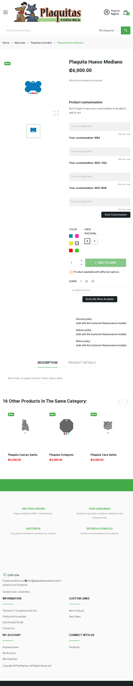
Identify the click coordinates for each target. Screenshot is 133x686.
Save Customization (116, 214)
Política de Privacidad (14, 616)
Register (115, 10)
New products (76, 610)
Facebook (74, 647)
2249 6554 (13, 575)
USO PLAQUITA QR (13, 622)
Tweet (86, 281)
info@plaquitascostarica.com (44, 580)
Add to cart (107, 262)
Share (81, 281)
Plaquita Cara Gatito (104, 454)
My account (9, 653)
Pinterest (93, 281)
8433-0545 (101, 188)
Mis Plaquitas (10, 659)
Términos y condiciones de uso (20, 610)
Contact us (9, 628)
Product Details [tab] (82, 362)
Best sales (75, 616)
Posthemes (22, 665)
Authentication (11, 647)
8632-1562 (101, 163)
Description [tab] (47, 362)
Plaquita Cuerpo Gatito (23, 454)
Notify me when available (100, 299)
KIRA (97, 137)
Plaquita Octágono (61, 454)
